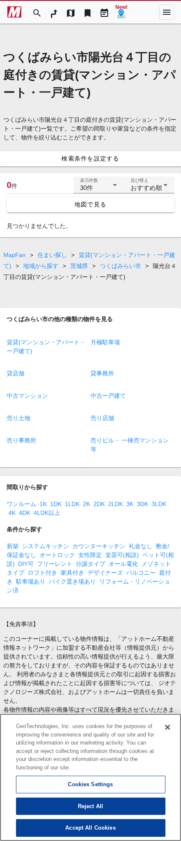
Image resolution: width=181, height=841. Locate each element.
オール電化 (123, 563)
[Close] (167, 727)
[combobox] (98, 188)
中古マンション (27, 395)
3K (129, 504)
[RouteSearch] (53, 12)
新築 (13, 546)
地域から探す (41, 265)
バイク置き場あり (72, 581)
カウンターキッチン (98, 546)
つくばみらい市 (120, 265)
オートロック (57, 555)
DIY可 (26, 563)
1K (43, 504)
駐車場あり (30, 581)
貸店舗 (15, 373)
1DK (55, 504)
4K (12, 512)
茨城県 (79, 265)
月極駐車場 (105, 342)
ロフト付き (42, 572)
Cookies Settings (90, 784)
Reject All (90, 806)
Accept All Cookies (90, 828)
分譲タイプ (90, 563)
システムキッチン (45, 546)
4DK (24, 512)
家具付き (72, 572)
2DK (99, 504)
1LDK (72, 504)
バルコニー (141, 572)
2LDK (115, 504)
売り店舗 (102, 418)
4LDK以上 (47, 512)
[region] (90, 777)
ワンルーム (21, 504)
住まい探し (52, 255)
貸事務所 (102, 373)
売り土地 (18, 418)
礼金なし (140, 546)
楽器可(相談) (122, 555)
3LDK (159, 504)
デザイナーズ (105, 572)
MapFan (14, 255)
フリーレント (54, 563)
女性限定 (90, 555)
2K (86, 504)
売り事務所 (21, 440)
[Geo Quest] (121, 12)
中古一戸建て (108, 395)
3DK (142, 504)
